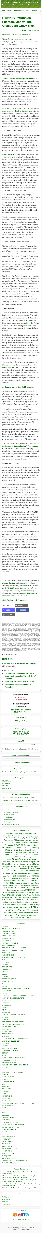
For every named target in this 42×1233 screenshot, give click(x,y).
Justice (7, 878)
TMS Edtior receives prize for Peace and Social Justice (18, 797)
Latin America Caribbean (20, 878)
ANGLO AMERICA (7, 981)
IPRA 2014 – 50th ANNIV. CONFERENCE (14, 1160)
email (20, 605)
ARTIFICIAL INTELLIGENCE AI (11, 1041)
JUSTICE (4, 986)
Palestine (30, 890)
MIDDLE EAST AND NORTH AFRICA (13, 1022)
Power (18, 895)
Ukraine (9, 907)
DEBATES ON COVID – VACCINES (12, 1072)
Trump (37, 904)
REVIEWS (5, 1067)
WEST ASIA (5, 1036)
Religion (18, 897)
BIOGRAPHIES (6, 941)
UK (3, 907)
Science (12, 900)
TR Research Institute (8, 819)
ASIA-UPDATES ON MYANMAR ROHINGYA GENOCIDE (19, 995)
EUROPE (4, 1007)
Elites (23, 852)
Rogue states (34, 897)
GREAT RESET (6, 1089)
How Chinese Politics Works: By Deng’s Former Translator (19, 772)
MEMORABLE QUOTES (9, 979)
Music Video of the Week (9, 1163)
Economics (8, 852)
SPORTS (4, 1132)
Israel (24, 873)
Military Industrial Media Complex (22, 883)
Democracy (35, 848)
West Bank (15, 915)
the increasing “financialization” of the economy (20, 446)
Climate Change (25, 840)
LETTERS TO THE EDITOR (10, 1122)
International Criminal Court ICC (17, 871)
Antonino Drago (6, 1180)
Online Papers (6, 783)
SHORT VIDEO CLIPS (8, 1153)
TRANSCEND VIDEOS (9, 933)
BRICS (28, 838)
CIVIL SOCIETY (6, 1115)
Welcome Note (6, 788)
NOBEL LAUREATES (8, 945)
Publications (5, 786)
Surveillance (22, 904)
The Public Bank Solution (16, 588)
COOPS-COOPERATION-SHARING (12, 950)
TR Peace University (8, 815)
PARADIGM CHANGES (9, 1062)
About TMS (34, 10)
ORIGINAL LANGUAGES (9, 1148)
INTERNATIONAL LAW (9, 1027)
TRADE (4, 1093)
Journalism (34, 876)
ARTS (3, 1084)
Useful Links (5, 1197)
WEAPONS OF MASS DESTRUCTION (13, 957)
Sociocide (12, 902)
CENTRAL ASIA (6, 1005)
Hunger (6, 867)
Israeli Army (6, 876)
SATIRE (4, 1070)
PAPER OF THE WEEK (9, 936)
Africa (16, 834)
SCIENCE (5, 1074)
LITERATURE (6, 1110)
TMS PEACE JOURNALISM (10, 943)
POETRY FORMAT (7, 1141)
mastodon (10, 610)
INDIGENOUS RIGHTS (9, 1060)
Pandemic (20, 892)
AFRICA (4, 974)
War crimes (13, 913)
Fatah (11, 857)
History (22, 864)
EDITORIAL (5, 926)
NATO (16, 885)
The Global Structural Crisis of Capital (19, 681)
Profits (24, 895)
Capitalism (8, 840)
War (5, 913)
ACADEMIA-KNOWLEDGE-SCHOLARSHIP (15, 1039)
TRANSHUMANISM (8, 1082)
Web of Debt (24, 585)
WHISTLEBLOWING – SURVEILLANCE (14, 1058)
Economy (17, 852)
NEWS (4, 984)
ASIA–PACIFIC (6, 991)
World (21, 917)
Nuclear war (34, 885)
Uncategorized (6, 1156)
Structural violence (10, 904)
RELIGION (5, 1079)
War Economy (24, 913)
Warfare (34, 912)
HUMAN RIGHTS (7, 967)
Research (25, 897)
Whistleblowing (26, 915)
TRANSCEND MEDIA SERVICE (20, 2)
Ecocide (33, 850)
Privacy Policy (6, 1204)
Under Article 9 (8, 154)
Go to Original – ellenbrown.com (14, 600)
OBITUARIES (6, 1144)
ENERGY (4, 993)
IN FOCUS (5, 972)
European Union (31, 855)
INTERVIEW (5, 1086)
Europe (21, 855)
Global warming (27, 862)
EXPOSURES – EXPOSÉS (10, 1050)
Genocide (23, 859)
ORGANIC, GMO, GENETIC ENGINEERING (15, 1065)
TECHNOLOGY (6, 969)
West (7, 915)
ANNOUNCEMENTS (8, 938)
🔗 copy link (8, 615)
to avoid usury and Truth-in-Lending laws (20, 109)
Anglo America (26, 833)
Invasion (14, 873)
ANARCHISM (6, 1098)
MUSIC (4, 1113)
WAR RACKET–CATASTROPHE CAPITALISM (15, 988)
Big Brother (13, 838)
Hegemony (13, 864)
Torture (30, 904)
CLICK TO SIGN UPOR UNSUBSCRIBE (21, 733)
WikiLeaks (14, 918)
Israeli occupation (18, 876)
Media (23, 880)
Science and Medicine (25, 900)
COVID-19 (18, 845)
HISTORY (5, 1053)
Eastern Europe (24, 850)
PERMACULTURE (7, 1101)
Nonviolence (25, 885)
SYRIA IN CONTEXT (8, 1031)
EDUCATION (6, 1003)
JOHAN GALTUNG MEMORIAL (11, 929)
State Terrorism (32, 902)
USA (34, 907)
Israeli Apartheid (33, 873)
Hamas (36, 861)
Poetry (4, 895)
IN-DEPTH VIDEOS (7, 1151)
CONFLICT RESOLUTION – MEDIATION (14, 948)
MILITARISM (5, 962)
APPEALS (5, 1019)
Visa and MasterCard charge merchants (17, 78)
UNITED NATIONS (7, 1034)
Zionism (27, 917)
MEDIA (4, 1010)
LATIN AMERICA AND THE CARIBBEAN (14, 1015)
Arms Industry (27, 836)
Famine (5, 857)
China (16, 840)
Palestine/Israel (9, 892)
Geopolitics (16, 861)
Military (6, 883)
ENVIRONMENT (7, 1046)
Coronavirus (34, 842)
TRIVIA (4, 1108)
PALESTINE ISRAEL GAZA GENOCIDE (13, 1024)
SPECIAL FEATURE (8, 1077)
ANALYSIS (5, 964)
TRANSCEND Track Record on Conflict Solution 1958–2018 (20, 800)
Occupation (21, 887)
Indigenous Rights (31, 867)
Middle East (32, 880)
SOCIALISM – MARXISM (9, 1048)
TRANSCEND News (8, 931)
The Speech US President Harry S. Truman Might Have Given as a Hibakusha (19, 1176)
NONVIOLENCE (7, 952)
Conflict (24, 842)
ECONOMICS (6, 1091)
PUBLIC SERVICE (7, 1105)
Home (3, 10)
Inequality (5, 869)
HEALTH (4, 1055)
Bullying (34, 838)
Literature (34, 878)
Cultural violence (23, 847)
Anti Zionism (16, 836)
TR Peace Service (7, 817)
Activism (9, 834)
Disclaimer (5, 1202)
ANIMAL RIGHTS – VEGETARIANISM (13, 1125)
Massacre (16, 881)
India (23, 867)
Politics (10, 895)
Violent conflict (33, 910)
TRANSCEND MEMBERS (9, 955)
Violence (22, 910)
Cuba (13, 848)
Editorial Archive (7, 781)
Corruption (9, 845)
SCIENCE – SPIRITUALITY (10, 1129)
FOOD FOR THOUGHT (9, 1137)
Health (5, 864)
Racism (11, 897)
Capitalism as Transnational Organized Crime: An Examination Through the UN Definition (20, 676)
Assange (36, 836)
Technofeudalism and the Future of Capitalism (18, 685)
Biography (21, 838)
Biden (6, 838)
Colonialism (15, 843)
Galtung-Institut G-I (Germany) (11, 824)
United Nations (23, 907)
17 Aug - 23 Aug (21, 721)
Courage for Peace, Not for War (27, 1188)
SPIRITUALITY (6, 1139)
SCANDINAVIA (6, 1029)
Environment (32, 852)
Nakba (10, 885)
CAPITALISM (26, 30)
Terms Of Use (6, 1199)
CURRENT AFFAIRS (8, 1117)
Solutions (20, 902)
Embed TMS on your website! (21, 1219)
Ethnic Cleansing (11, 855)
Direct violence (11, 850)
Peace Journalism (19, 10)
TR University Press (8, 822)
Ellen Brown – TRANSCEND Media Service (16, 34)
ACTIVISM (5, 976)
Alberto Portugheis (7, 1184)
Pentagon (34, 892)
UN (14, 907)
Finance (16, 857)
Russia (5, 899)
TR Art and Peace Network (10, 812)
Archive (9, 10)
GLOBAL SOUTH (7, 1012)
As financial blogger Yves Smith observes (17, 387)
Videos (27, 10)
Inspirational (14, 869)
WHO (35, 915)
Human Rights (32, 864)
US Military (13, 910)
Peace (27, 892)
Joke (28, 876)
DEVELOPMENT (7, 1096)
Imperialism (14, 866)
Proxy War (30, 895)
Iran (19, 873)
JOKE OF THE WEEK (8, 1146)
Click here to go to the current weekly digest (19, 663)
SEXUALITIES (6, 1120)
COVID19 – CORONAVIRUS (10, 1127)
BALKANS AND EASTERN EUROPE (13, 998)
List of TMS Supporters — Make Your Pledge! (21, 711)
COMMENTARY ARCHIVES (10, 1158)
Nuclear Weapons (9, 887)
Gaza (15, 859)
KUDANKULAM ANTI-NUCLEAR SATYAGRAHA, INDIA (18, 1103)
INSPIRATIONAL (7, 1134)
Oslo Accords (20, 890)
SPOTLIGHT (5, 1017)
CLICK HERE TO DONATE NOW (21, 699)
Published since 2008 (21, 1230)
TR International (6, 810)
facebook (23, 610)
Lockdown (8, 881)
